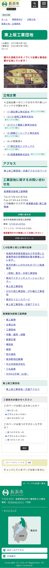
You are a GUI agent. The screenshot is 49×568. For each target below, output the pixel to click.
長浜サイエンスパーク (18, 299)
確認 (24, 448)
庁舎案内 (11, 556)
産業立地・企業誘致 (10, 24)
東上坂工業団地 (14, 286)
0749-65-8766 (17, 224)
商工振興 (11, 320)
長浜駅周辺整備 (14, 359)
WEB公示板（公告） (17, 374)
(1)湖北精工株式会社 (26, 112)
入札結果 (11, 369)
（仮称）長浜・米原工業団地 (21, 273)
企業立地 (31, 19)
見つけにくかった (15, 440)
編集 (29, 463)
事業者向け (17, 19)
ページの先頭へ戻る (36, 483)
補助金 (9, 344)
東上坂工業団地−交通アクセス (23, 304)
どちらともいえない (16, 414)
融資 (8, 349)
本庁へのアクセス (15, 550)
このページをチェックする (14, 463)
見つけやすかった (15, 432)
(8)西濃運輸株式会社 (26, 154)
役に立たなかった (15, 418)
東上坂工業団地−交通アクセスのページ (25, 171)
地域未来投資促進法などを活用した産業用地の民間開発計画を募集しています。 (25, 256)
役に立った (12, 411)
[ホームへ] (10, 6)
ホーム (4, 19)
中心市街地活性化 (15, 364)
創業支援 (11, 339)
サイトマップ (10, 511)
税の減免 (11, 354)
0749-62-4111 (16, 502)
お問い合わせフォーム (24, 238)
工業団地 (11, 330)
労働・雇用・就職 (15, 334)
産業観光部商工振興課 (16, 191)
